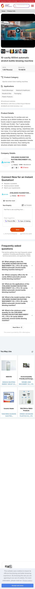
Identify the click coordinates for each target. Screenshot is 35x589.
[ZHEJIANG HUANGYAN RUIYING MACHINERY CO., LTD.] (5, 162)
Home (3, 11)
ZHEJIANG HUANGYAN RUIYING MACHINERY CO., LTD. (21, 159)
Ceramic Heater (9, 408)
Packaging (17, 93)
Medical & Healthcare (23, 90)
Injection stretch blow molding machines (15, 81)
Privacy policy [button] (27, 580)
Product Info (11, 11)
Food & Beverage (7, 90)
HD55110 (9, 376)
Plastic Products (7, 96)
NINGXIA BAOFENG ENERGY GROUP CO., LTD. (9, 384)
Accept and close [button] (17, 585)
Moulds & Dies (6, 93)
